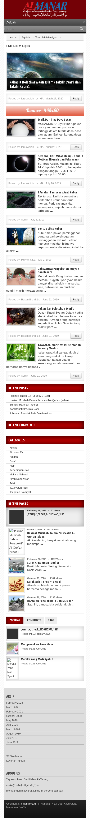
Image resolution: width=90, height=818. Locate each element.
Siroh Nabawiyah (19, 478)
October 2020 (14, 716)
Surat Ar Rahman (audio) (24, 404)
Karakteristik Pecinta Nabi (24, 409)
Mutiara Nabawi (19, 474)
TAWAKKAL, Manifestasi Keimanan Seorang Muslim (59, 346)
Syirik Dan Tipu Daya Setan (55, 119)
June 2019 (12, 742)
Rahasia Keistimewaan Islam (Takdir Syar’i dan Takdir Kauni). (45, 84)
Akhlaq (14, 448)
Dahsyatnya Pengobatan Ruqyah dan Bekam (58, 270)
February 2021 (14, 711)
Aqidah (26, 37)
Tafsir (13, 483)
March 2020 (13, 729)
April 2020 (12, 724)
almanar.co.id (28, 803)
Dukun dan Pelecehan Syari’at (57, 309)
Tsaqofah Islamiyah (46, 37)
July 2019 (11, 738)
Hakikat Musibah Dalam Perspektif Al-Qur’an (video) (39, 400)
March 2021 (13, 707)
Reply (76, 98)
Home (13, 37)
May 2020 (12, 720)
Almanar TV (16, 452)
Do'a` (13, 461)
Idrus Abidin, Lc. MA (32, 98)
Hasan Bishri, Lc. (30, 299)
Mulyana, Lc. (28, 259)
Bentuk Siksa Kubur (50, 229)
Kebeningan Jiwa (20, 470)
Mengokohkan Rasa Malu (37, 644)
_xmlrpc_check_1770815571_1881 (30, 395)
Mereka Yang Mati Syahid (37, 659)
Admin (24, 219)
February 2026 (14, 702)
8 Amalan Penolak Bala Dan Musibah (31, 413)
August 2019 (13, 733)
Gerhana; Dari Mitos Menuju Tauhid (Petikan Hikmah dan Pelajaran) (60, 157)
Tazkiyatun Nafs (19, 487)
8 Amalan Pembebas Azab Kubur (57, 192)
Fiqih (12, 465)
